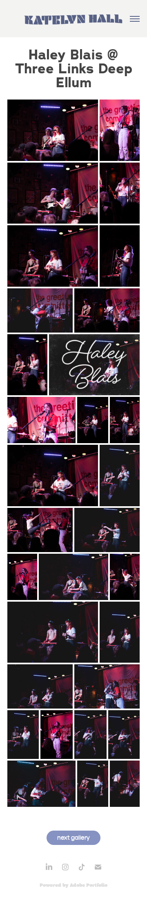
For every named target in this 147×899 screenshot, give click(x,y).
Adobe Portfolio (88, 885)
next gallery (73, 837)
